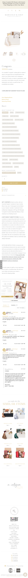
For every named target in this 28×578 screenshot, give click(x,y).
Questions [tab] (13, 305)
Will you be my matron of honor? (11, 134)
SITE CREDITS (18, 576)
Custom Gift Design (14, 528)
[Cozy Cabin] (20, 433)
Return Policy (5, 99)
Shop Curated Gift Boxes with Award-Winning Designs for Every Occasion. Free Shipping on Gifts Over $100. (14, 3)
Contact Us (14, 546)
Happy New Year (7, 163)
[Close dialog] (26, 280)
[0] (19, 10)
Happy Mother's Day (18, 163)
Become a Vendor (14, 537)
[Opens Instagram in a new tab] (14, 555)
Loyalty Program (14, 543)
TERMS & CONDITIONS (11, 576)
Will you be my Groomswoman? (10, 137)
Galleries (14, 533)
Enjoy (11, 112)
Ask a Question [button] (14, 300)
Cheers (16, 166)
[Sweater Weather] (20, 453)
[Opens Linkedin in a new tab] (14, 561)
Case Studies (14, 531)
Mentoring (14, 536)
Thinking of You (20, 112)
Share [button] (5, 325)
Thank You (5, 116)
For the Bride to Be (8, 119)
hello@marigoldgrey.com (11, 566)
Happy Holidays (13, 159)
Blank (19, 172)
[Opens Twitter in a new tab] (13, 191)
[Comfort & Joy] (8, 433)
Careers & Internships (14, 539)
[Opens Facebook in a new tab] (13, 189)
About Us (14, 524)
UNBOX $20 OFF (7, 296)
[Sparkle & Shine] (8, 413)
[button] (22, 325)
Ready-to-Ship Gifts (14, 525)
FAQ (14, 530)
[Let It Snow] (20, 413)
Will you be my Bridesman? (9, 141)
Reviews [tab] (5, 305)
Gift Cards (14, 545)
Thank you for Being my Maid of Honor (12, 152)
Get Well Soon (19, 119)
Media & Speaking (14, 534)
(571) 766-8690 (20, 566)
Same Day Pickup (6, 101)
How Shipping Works (7, 97)
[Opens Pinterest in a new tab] (14, 559)
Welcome (5, 159)
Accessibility (14, 548)
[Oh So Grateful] (8, 453)
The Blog (14, 540)
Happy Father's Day (7, 166)
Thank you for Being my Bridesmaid (11, 148)
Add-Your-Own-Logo (14, 527)
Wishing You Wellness (8, 123)
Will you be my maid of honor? (10, 130)
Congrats (5, 112)
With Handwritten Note (9, 172)
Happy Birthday (14, 116)
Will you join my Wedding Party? (11, 145)
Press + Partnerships (14, 542)
